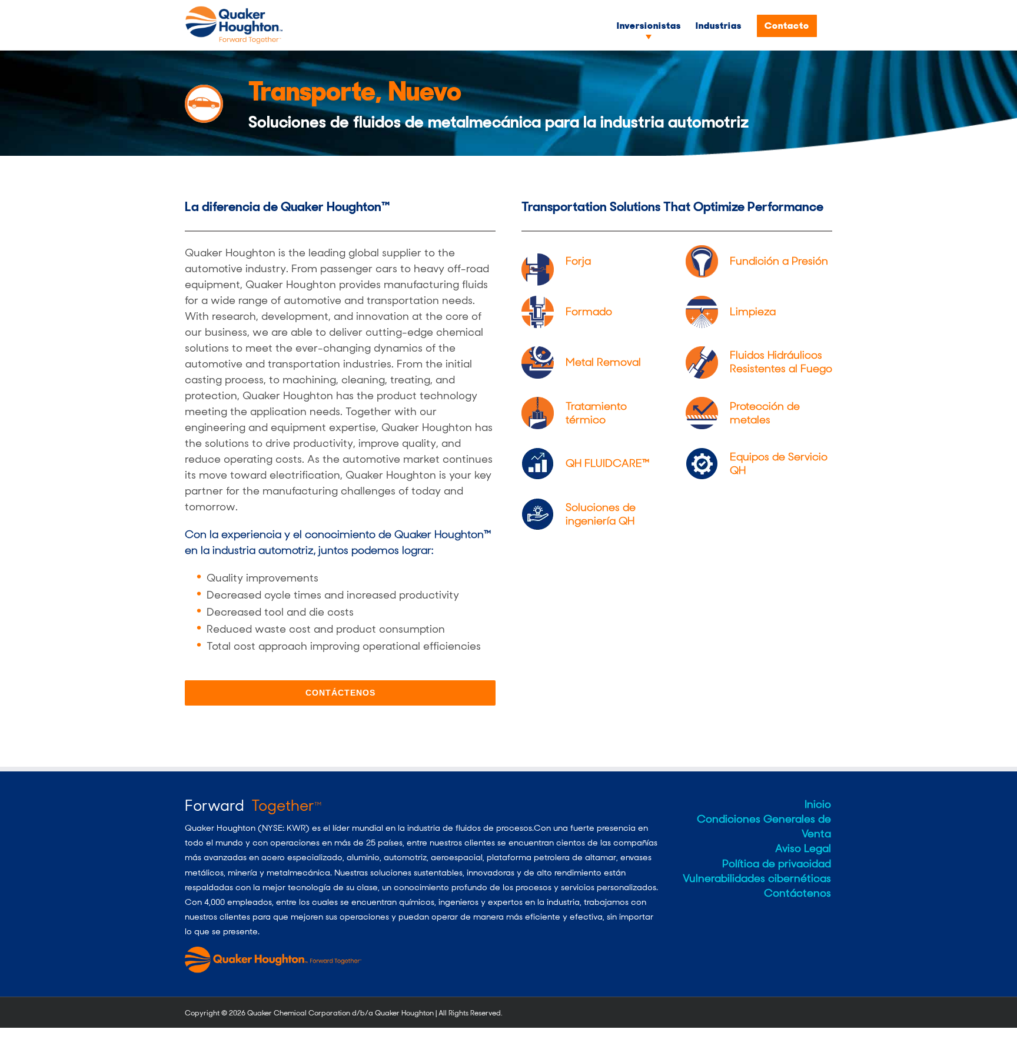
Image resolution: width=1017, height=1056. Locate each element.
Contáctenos (797, 893)
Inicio (818, 804)
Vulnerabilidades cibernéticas (757, 878)
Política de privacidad (776, 864)
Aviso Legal (803, 848)
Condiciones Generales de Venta (764, 826)
